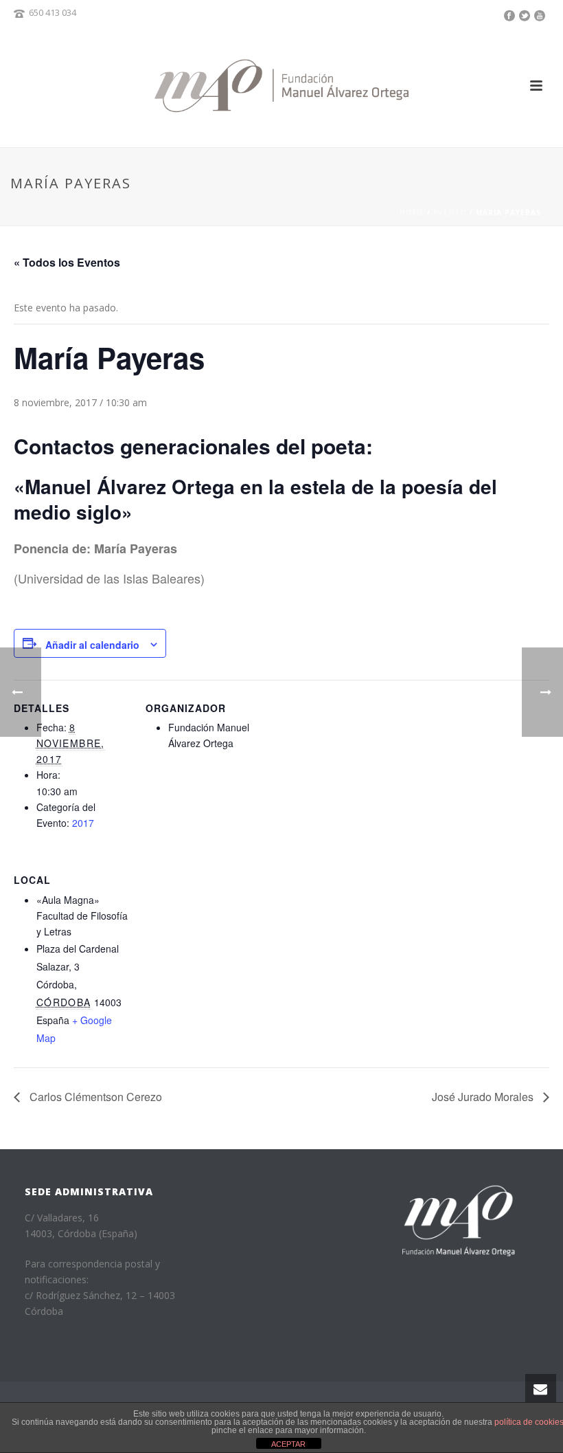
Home (412, 212)
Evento (450, 212)
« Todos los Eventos (67, 262)
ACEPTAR (288, 1444)
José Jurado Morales (484, 1097)
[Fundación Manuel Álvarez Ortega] (281, 85)
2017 (83, 823)
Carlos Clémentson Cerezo (94, 1097)
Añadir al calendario (92, 645)
